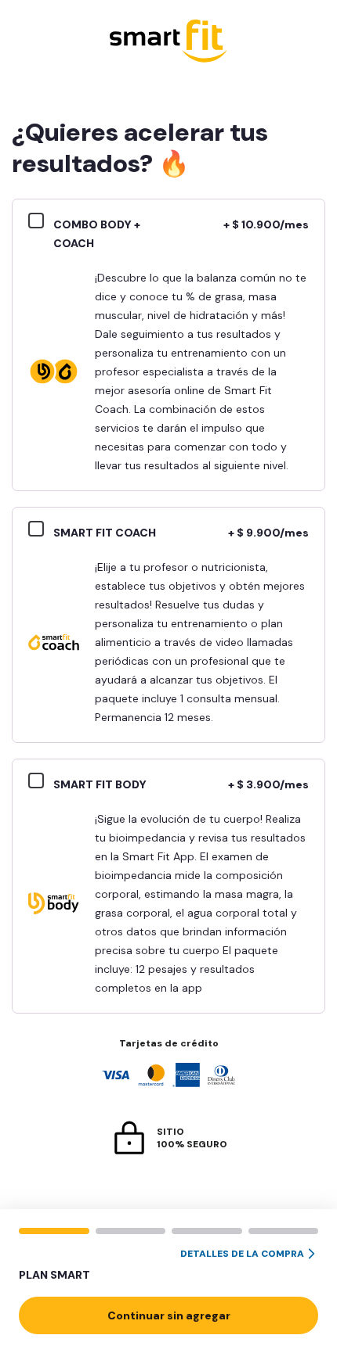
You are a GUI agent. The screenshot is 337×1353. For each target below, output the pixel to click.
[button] (168, 1265)
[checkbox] (40, 223)
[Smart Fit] (168, 43)
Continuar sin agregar (168, 1315)
